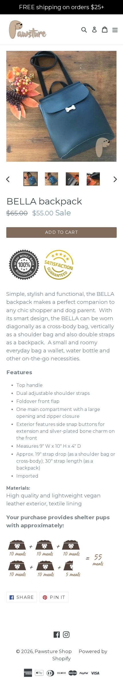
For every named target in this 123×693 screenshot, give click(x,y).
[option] (30, 179)
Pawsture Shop (53, 651)
